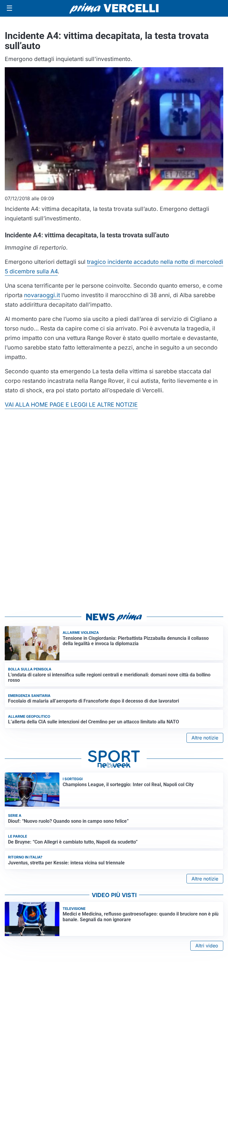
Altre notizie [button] (204, 738)
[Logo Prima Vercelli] (114, 8)
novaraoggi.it (42, 295)
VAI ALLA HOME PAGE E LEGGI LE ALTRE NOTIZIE (71, 404)
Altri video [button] (206, 946)
